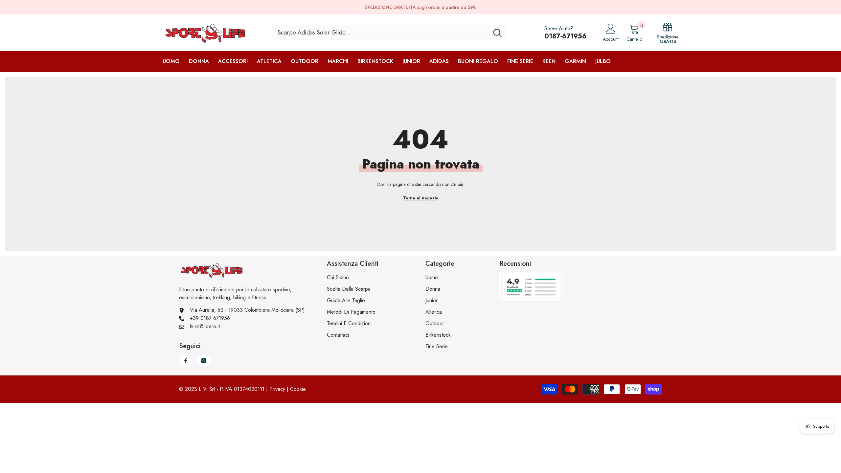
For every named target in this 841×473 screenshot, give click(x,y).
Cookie (298, 389)
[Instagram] (203, 360)
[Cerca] (389, 32)
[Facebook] (185, 360)
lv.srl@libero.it (205, 326)
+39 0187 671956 (210, 318)
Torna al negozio (420, 198)
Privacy (277, 389)
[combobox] (380, 32)
